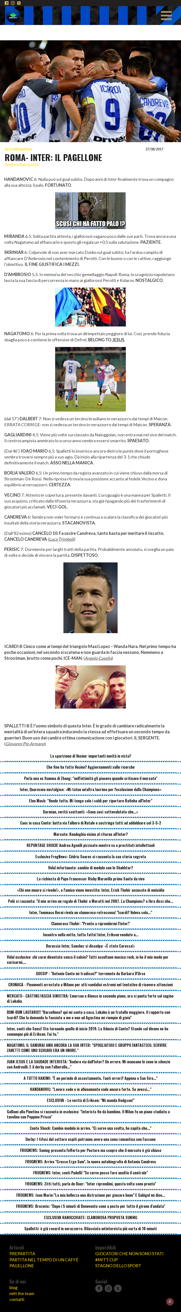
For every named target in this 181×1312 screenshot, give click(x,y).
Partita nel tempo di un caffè (43, 1259)
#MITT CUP (106, 1259)
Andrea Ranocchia (21, 164)
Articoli (11, 149)
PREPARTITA (22, 1253)
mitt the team (21, 1293)
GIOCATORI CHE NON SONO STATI (129, 1253)
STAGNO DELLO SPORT (118, 1265)
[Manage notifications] (170, 1301)
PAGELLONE (21, 1265)
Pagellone (25, 149)
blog (13, 1287)
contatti (16, 1299)
